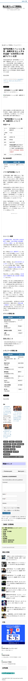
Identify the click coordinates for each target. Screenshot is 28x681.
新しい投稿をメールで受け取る (12, 510)
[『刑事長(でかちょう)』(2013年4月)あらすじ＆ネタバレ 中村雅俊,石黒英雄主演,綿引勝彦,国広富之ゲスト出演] (17, 408)
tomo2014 (20, 79)
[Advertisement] (14, 28)
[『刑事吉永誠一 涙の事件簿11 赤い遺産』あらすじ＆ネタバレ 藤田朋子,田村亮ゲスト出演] (7, 426)
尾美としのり (7, 446)
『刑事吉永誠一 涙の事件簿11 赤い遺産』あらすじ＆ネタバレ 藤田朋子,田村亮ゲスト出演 (7, 433)
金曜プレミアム (8, 451)
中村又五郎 (18, 441)
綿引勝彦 (12, 449)
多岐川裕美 (20, 444)
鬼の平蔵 (16, 451)
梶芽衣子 (6, 449)
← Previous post (7, 471)
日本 (14, 446)
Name (4, 494)
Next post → (22, 471)
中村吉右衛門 (7, 444)
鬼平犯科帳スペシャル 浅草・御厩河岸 (13, 457)
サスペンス (11, 81)
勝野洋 (14, 444)
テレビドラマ (18, 81)
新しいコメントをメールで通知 (12, 508)
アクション (6, 81)
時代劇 (18, 446)
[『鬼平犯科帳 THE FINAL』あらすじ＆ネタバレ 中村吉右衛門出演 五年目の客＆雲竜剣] (8, 414)
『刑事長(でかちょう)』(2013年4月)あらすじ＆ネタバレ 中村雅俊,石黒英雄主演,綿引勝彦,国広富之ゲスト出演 (17, 416)
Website (4, 503)
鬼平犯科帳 (6, 454)
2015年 (6, 441)
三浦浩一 (12, 441)
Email (3, 498)
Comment (4, 482)
